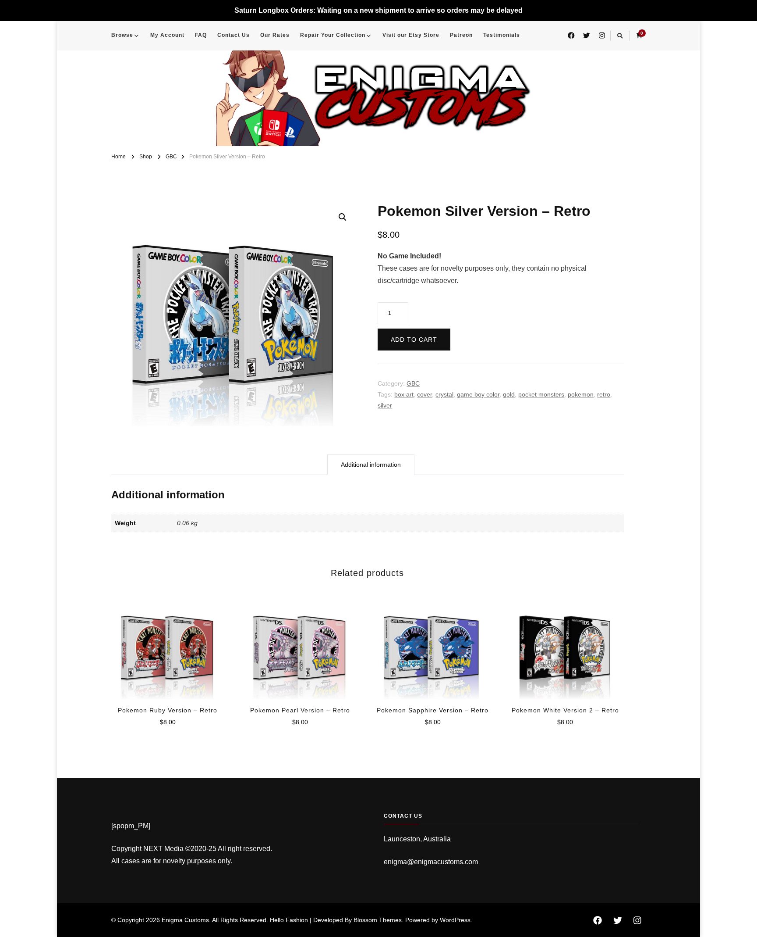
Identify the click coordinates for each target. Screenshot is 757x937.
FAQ (201, 35)
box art (404, 394)
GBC (413, 383)
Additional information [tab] (371, 464)
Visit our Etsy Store (410, 35)
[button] (342, 217)
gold (509, 394)
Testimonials (501, 35)
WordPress (455, 919)
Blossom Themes (378, 919)
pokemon (581, 394)
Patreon (461, 35)
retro (603, 394)
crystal (444, 394)
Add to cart (414, 339)
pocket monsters (541, 394)
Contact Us (233, 35)
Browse (122, 35)
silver (385, 405)
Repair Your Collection (332, 35)
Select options (167, 644)
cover (424, 394)
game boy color (478, 394)
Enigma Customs (185, 919)
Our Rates (275, 35)
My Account (167, 35)
